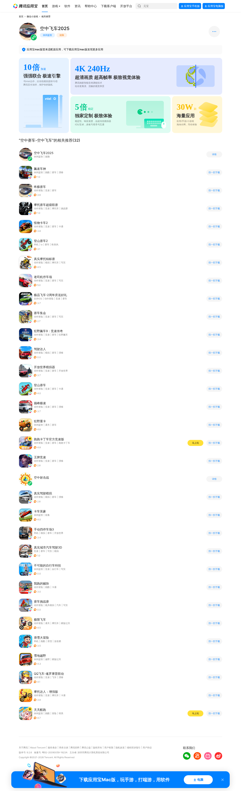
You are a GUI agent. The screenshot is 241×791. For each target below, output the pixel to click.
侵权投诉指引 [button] (133, 747)
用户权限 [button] (108, 747)
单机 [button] (36, 244)
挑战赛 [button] (64, 208)
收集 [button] (47, 515)
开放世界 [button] (63, 370)
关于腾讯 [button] (23, 747)
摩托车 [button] (55, 208)
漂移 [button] (61, 172)
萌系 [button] (61, 713)
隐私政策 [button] (120, 747)
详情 (214, 154)
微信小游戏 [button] (32, 16)
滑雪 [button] (49, 641)
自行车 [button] (55, 569)
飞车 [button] (54, 677)
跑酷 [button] (47, 172)
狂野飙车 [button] (63, 334)
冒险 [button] (54, 713)
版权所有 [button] (97, 747)
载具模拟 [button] (49, 605)
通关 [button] (47, 424)
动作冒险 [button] (38, 190)
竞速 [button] (47, 190)
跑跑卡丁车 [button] (64, 442)
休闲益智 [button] (38, 172)
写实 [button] (63, 262)
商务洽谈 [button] (63, 747)
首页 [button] (21, 16)
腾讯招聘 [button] (74, 747)
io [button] (42, 244)
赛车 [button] (54, 172)
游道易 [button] (57, 641)
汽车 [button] (58, 605)
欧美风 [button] (55, 244)
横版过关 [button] (65, 623)
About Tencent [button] (38, 747)
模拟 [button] (47, 262)
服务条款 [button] (52, 747)
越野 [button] (47, 659)
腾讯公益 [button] (86, 747)
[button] (25, 6)
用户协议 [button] (147, 747)
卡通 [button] (61, 226)
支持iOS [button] (38, 298)
